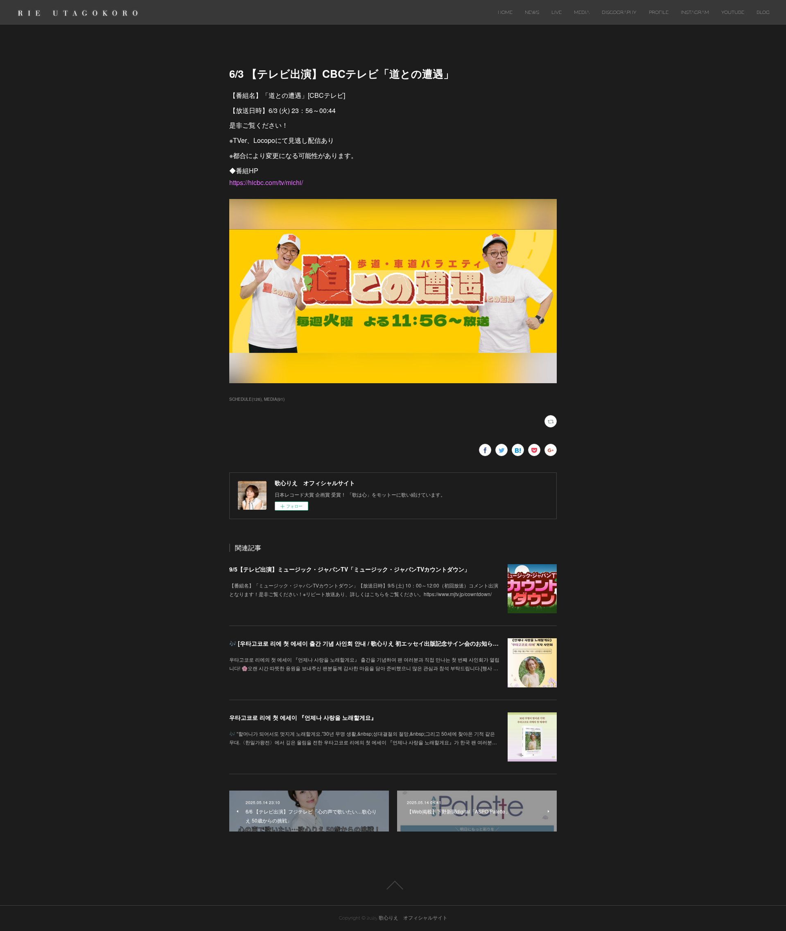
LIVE (556, 12)
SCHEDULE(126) (245, 399)
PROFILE (659, 12)
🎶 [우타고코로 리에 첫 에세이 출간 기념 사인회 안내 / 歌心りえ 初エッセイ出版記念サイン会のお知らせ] (365, 643)
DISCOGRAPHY (619, 12)
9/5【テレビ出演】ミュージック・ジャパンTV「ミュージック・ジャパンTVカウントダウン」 (349, 569)
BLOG (763, 12)
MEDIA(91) (274, 399)
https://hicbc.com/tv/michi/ (266, 182)
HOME (505, 12)
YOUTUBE (732, 12)
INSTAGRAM (695, 12)
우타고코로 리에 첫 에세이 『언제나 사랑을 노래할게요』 (303, 717)
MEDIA (582, 12)
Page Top (393, 885)
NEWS (532, 12)
